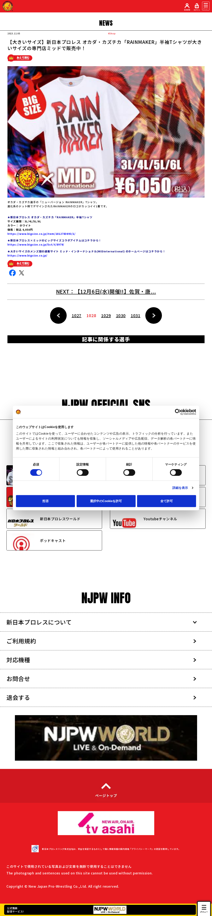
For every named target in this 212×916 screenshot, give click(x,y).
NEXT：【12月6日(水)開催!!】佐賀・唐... (106, 291)
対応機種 (18, 660)
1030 (121, 315)
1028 (91, 315)
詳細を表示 (180, 487)
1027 (76, 315)
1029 (106, 315)
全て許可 (166, 501)
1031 (135, 315)
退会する (18, 697)
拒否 (45, 501)
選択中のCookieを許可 (106, 501)
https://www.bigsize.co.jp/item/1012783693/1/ (41, 234)
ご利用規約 (21, 641)
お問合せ (18, 678)
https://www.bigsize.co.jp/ (27, 255)
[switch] (83, 472)
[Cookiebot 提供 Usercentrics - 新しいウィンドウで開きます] (178, 412)
